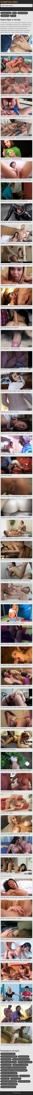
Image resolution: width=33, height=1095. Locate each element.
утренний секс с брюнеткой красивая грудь (13, 1067)
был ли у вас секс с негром (8, 1073)
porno (14, 13)
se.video (13, 15)
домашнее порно (6, 13)
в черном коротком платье (8, 1062)
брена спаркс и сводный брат (9, 1076)
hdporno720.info (22, 13)
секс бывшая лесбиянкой (8, 1087)
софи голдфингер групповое (9, 1084)
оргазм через (5, 1078)
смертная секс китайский (20, 1065)
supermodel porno (23, 1056)
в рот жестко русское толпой (21, 1059)
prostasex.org (5, 15)
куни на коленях (24, 1076)
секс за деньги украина (24, 1062)
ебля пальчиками (6, 1065)
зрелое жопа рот (6, 1059)
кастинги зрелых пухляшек (8, 1081)
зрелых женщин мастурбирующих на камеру (14, 1070)
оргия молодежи (15, 1078)
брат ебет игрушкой (24, 1081)
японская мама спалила (8, 1053)
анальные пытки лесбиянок (8, 1056)
